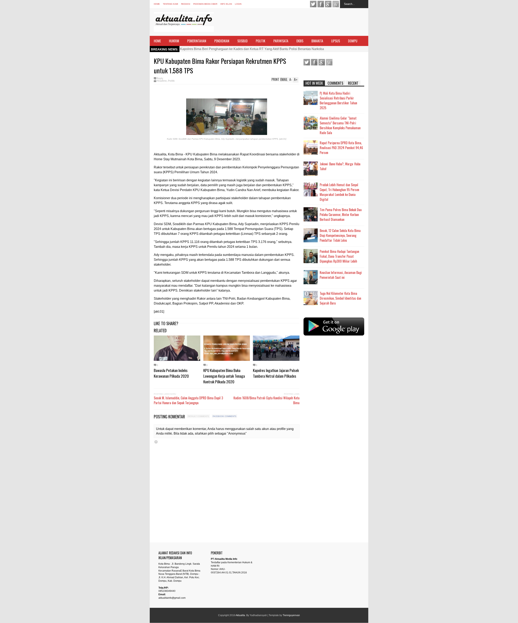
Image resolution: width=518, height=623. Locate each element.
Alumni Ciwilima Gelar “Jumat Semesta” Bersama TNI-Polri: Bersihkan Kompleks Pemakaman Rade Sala (340, 125)
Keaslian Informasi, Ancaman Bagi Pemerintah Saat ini (341, 275)
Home (157, 4)
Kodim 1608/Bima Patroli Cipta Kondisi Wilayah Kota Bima (266, 400)
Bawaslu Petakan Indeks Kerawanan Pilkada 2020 (171, 373)
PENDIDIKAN (221, 40)
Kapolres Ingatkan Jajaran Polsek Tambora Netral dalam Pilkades (276, 373)
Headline (162, 80)
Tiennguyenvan (291, 615)
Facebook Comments (224, 416)
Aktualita (240, 615)
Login (238, 4)
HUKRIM (174, 40)
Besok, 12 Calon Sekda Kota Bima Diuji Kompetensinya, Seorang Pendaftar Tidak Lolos (340, 235)
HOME (157, 40)
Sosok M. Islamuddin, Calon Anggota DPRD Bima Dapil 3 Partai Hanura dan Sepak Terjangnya (188, 400)
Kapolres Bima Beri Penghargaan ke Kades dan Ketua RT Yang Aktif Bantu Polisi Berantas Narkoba (252, 49)
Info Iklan (226, 4)
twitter (313, 4)
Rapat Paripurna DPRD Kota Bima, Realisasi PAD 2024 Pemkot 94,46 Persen (341, 147)
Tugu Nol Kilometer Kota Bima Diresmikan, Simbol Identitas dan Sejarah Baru (340, 298)
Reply (160, 78)
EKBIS (299, 40)
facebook (320, 4)
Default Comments (198, 416)
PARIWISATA (280, 40)
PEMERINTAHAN (196, 40)
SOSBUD (242, 40)
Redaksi (185, 4)
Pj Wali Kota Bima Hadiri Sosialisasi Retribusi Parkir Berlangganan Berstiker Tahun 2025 (338, 100)
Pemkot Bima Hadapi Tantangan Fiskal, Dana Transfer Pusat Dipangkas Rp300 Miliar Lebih (339, 256)
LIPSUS (335, 40)
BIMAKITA (317, 40)
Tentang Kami (170, 4)
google (328, 4)
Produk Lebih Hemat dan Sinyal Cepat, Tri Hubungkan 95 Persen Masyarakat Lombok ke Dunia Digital (339, 192)
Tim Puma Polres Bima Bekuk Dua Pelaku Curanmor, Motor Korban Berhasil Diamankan (341, 214)
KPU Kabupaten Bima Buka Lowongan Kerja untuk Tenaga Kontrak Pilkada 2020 (224, 375)
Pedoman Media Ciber (205, 4)
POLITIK (260, 40)
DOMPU (352, 40)
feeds (335, 4)
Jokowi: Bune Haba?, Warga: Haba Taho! (340, 166)
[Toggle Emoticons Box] (156, 442)
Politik (171, 80)
